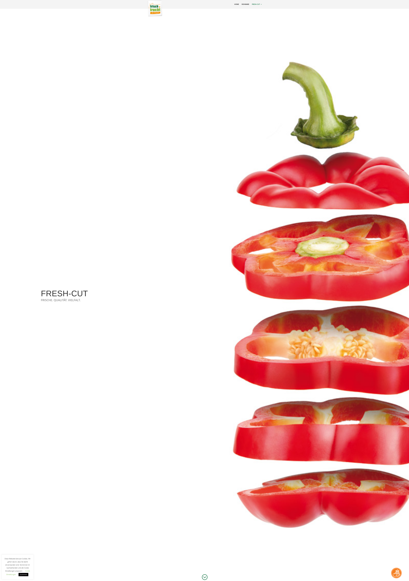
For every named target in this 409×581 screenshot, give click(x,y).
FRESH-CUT (256, 4)
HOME (236, 4)
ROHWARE (245, 4)
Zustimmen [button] (23, 574)
